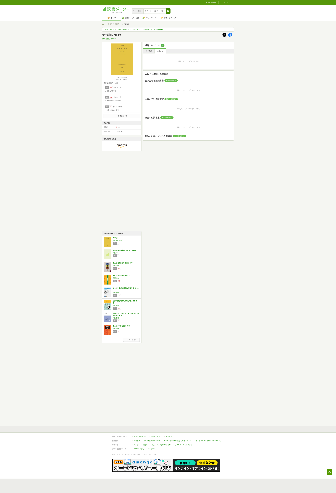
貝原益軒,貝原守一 (114, 24)
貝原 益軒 (116, 265)
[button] (168, 11)
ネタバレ (160, 51)
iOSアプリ (152, 449)
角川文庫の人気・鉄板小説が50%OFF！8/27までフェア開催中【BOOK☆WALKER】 (135, 29)
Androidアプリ (139, 449)
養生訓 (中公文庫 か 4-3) (121, 326)
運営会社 (137, 441)
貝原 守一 (116, 253)
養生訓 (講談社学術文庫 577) (123, 263)
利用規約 (169, 436)
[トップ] (103, 24)
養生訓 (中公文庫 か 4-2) (121, 276)
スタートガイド (156, 436)
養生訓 (115, 238)
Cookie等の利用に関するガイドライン (177, 441)
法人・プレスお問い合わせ (161, 445)
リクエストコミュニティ (183, 445)
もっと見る (132, 339)
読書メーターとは (140, 436)
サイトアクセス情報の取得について (208, 441)
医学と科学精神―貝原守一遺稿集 (124, 250)
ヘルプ (136, 445)
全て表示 (149, 51)
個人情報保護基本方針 (152, 441)
